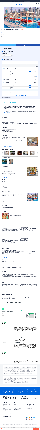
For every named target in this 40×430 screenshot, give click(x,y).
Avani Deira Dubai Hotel (25, 368)
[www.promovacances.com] (19, 4)
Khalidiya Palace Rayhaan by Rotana (19, 370)
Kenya (7, 381)
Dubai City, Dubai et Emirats (7, 378)
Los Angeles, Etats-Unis (7, 382)
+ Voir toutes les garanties (8, 112)
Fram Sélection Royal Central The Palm (17, 369)
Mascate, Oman (22, 381)
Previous (28, 141)
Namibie (5, 381)
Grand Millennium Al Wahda (21, 371)
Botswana (13, 381)
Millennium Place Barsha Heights (8, 370)
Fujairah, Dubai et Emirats (24, 378)
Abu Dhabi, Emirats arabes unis (19, 379)
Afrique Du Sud (17, 381)
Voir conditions (9, 97)
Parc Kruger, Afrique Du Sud (25, 382)
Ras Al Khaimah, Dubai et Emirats (16, 378)
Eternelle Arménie (19, 373)
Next (36, 141)
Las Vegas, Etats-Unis (27, 381)
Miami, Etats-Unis (13, 382)
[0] (36, 3)
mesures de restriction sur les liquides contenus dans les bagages (27, 284)
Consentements (17, 409)
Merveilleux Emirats (19, 367)
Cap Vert (10, 381)
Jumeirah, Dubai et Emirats (32, 378)
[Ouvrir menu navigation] (1, 3)
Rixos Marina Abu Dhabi (13, 371)
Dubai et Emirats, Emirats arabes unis (9, 379)
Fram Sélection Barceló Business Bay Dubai (16, 368)
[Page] (3, 398)
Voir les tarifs (36, 428)
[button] (32, 141)
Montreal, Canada (18, 382)
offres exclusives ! (27, 1)
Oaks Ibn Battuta (26, 369)
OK (35, 398)
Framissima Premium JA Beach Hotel (28, 367)
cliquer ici (14, 420)
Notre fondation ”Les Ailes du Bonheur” (7, 410)
